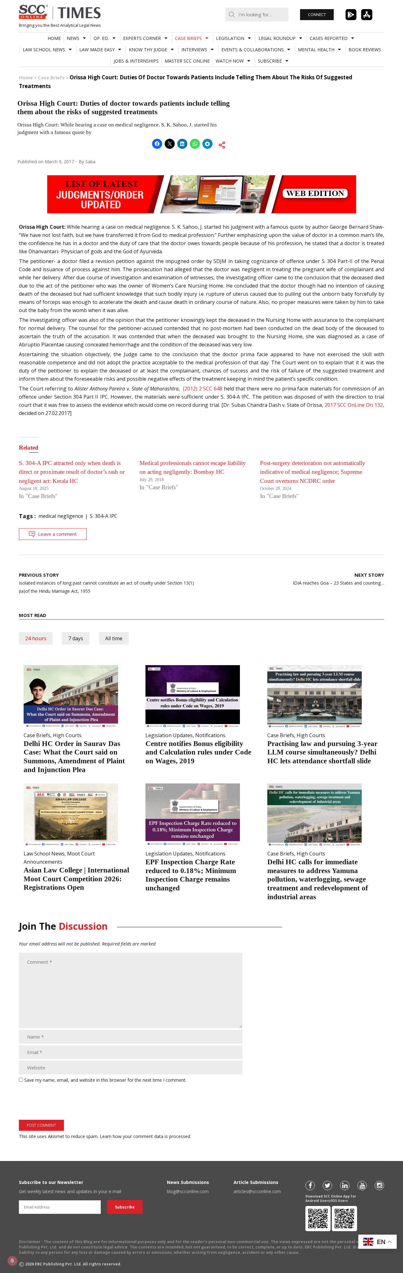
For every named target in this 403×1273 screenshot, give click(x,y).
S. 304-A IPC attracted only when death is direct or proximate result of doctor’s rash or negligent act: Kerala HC (72, 472)
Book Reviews (365, 50)
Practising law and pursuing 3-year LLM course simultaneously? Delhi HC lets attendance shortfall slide (322, 752)
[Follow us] (310, 1185)
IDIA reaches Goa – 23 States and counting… (338, 579)
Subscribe (270, 61)
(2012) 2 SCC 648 (201, 388)
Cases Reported (329, 38)
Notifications (210, 735)
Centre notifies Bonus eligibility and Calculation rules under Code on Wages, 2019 (198, 752)
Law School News (44, 50)
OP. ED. (101, 38)
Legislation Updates (169, 735)
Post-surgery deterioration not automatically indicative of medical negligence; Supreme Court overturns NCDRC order (312, 472)
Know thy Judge (148, 50)
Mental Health (316, 50)
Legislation (230, 38)
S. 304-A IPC (103, 516)
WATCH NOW (230, 61)
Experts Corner (142, 38)
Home (54, 38)
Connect (317, 14)
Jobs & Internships (136, 61)
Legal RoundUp (277, 38)
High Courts (67, 735)
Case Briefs (188, 38)
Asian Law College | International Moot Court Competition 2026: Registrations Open (76, 878)
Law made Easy (97, 50)
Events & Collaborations (252, 50)
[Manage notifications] (12, 1261)
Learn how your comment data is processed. (145, 1136)
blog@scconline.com (188, 1191)
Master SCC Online (187, 61)
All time (113, 638)
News (73, 38)
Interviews (194, 50)
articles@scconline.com (257, 1191)
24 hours (35, 638)
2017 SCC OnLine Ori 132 (354, 404)
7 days (75, 638)
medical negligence (60, 516)
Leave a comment (57, 534)
